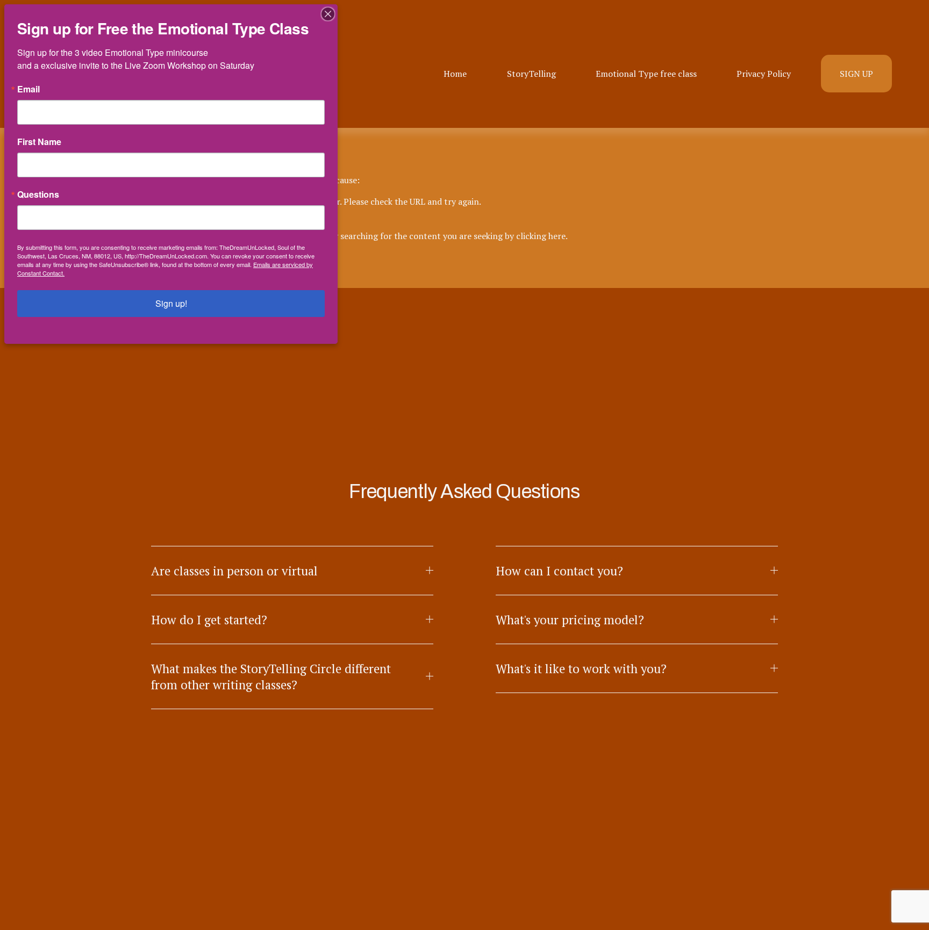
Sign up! (171, 303)
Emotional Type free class (646, 74)
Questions (38, 194)
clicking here (541, 236)
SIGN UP (856, 74)
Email (28, 89)
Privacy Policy (764, 74)
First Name (39, 142)
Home (455, 74)
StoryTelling (531, 74)
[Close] (327, 14)
